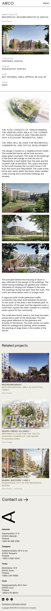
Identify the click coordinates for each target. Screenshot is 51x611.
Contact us (12, 499)
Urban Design (7, 21)
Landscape (18, 489)
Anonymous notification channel (14, 604)
